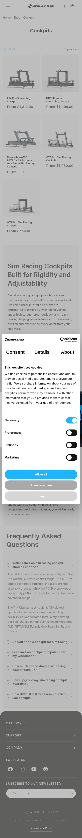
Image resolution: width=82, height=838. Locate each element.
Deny (41, 496)
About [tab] (67, 352)
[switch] (71, 432)
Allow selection (41, 485)
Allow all (41, 474)
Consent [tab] (15, 352)
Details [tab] (42, 352)
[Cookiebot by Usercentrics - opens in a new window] (60, 340)
